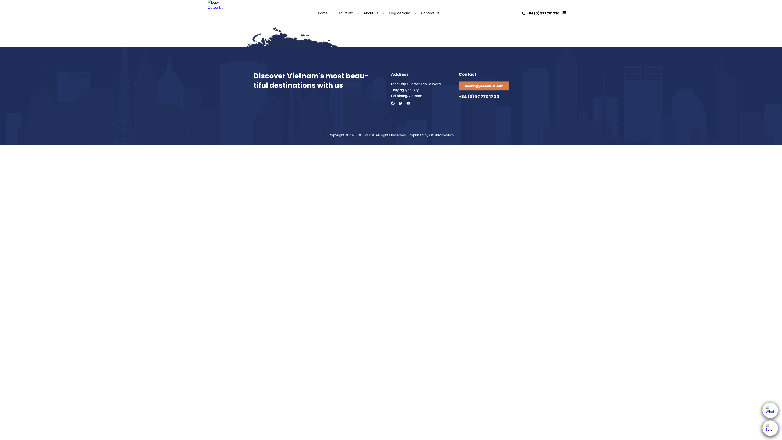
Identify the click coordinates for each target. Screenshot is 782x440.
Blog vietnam (399, 13)
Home (322, 13)
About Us (371, 13)
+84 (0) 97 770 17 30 (479, 96)
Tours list (345, 13)
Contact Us (430, 13)
